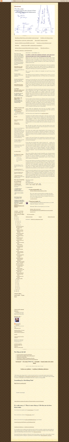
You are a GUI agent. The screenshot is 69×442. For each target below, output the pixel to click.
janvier (17, 288)
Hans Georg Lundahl (18, 324)
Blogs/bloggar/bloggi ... (45, 48)
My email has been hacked (19, 228)
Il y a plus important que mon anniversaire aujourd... (20, 265)
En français (18, 361)
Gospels (33, 184)
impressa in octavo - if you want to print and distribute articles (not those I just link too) (19, 331)
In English (37, 361)
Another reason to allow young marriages (20, 234)
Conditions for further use (19, 427)
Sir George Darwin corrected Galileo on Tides (38, 190)
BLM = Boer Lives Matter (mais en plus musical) (26, 355)
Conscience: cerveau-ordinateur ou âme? (44, 43)
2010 (16, 219)
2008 (16, 291)
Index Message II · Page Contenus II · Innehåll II (18, 85)
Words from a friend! (19, 263)
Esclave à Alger (16, 122)
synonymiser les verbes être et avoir (31, 376)
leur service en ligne (37, 431)
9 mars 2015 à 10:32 (32, 211)
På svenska (25, 361)
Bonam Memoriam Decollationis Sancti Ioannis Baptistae (27, 359)
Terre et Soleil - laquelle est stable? (41, 40)
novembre (18, 222)
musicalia (15, 334)
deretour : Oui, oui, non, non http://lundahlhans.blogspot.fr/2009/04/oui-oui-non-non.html (41, 209)
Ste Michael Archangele (20, 226)
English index (28, 414)
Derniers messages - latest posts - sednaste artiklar (24, 40)
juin (17, 282)
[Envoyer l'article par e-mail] (39, 183)
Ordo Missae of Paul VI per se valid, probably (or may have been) (27, 38)
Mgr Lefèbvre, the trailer (18, 98)
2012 (16, 217)
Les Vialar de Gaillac (17, 151)
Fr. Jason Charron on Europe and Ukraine (24, 354)
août (17, 279)
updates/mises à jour (17, 328)
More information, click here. (46, 435)
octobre (17, 223)
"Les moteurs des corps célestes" (19, 277)
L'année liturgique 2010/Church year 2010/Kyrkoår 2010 (24, 422)
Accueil (40, 216)
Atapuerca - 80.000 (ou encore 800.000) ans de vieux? (25, 43)
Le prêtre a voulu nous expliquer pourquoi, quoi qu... (19, 252)
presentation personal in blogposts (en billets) (18, 344)
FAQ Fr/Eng (17, 45)
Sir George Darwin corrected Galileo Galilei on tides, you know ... (27, 48)
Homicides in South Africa (22, 357)
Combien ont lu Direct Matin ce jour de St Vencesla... (19, 230)
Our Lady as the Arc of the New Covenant (19, 90)
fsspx (31, 184)
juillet (17, 280)
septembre (18, 225)
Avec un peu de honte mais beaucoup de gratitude (19, 246)
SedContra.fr (21, 376)
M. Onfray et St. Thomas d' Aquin (47, 38)
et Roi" (22, 9)
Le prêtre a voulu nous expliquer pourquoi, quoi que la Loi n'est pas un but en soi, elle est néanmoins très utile (40, 55)
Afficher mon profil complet (18, 347)
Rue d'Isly (15, 116)
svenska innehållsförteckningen (30, 419)
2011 (16, 218)
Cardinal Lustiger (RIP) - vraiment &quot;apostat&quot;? (31, 45)
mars (17, 286)
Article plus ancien (51, 216)
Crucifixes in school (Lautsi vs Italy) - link (20, 269)
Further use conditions (26, 369)
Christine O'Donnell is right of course (19, 238)
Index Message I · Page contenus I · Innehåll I (18, 67)
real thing (17, 312)
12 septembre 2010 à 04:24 (33, 198)
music (36, 184)
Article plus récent (29, 216)
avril (17, 284)
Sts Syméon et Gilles (19, 278)
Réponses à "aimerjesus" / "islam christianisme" (23, 50)
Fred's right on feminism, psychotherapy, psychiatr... (20, 255)
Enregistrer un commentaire (30, 214)
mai (17, 283)
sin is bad (39, 184)
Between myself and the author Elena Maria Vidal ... (20, 273)
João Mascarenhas (17, 123)
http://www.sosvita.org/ (20, 383)
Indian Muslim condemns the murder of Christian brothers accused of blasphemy (29, 401)
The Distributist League (18, 169)
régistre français (30, 410)
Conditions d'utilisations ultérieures (40, 369)
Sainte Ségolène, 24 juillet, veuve (19, 271)
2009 (16, 290)
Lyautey (19, 139)
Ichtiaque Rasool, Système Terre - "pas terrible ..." (20, 262)
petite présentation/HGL (34, 189)
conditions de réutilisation (29, 427)
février (17, 287)
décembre (18, 221)
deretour (17, 6)
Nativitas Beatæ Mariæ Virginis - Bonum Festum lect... (19, 259)
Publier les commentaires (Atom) (37, 219)
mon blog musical (45, 113)
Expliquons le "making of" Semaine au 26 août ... (26, 358)
